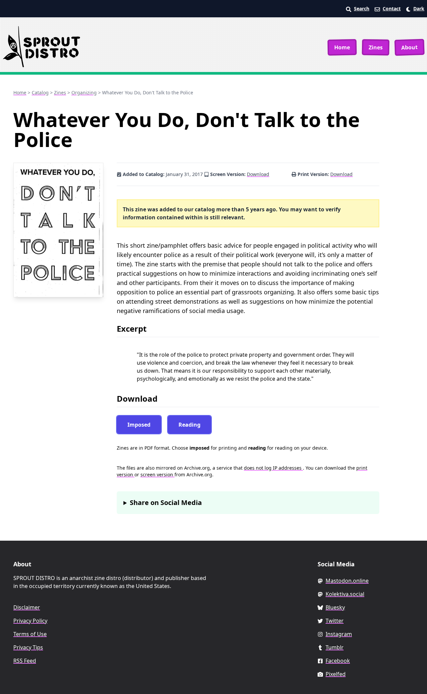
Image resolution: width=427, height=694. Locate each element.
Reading (189, 424)
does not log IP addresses (273, 468)
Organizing (84, 92)
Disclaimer (26, 607)
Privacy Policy (30, 620)
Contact (392, 8)
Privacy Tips (28, 647)
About (409, 47)
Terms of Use (30, 634)
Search (361, 8)
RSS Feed (24, 660)
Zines (376, 47)
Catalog (40, 92)
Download (258, 174)
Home (342, 47)
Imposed (138, 424)
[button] (415, 8)
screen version (157, 474)
